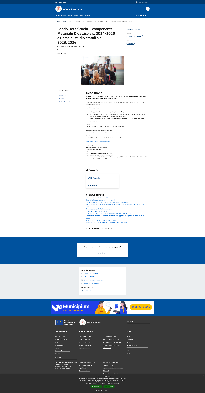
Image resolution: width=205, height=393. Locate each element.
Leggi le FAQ (82, 368)
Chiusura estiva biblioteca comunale (97, 198)
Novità (64, 22)
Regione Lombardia (60, 2)
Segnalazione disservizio (85, 365)
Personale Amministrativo (62, 351)
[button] (102, 390)
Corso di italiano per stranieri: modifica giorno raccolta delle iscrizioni (107, 202)
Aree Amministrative (61, 339)
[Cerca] (148, 9)
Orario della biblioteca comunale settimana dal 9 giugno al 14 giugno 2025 (108, 213)
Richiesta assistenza (84, 371)
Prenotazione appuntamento (87, 362)
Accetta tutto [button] (96, 386)
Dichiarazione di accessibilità (110, 374)
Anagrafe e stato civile (85, 336)
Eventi (128, 353)
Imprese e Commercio (85, 342)
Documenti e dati (60, 354)
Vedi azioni (137, 29)
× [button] (203, 375)
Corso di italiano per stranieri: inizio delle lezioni (100, 200)
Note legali (106, 371)
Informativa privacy (108, 365)
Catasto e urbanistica (85, 345)
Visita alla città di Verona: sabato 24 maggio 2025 (101, 220)
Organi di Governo (60, 336)
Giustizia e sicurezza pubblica (111, 339)
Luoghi (128, 350)
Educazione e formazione (109, 336)
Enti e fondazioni (60, 345)
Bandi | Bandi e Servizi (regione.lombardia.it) (98, 142)
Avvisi (70, 22)
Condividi (129, 29)
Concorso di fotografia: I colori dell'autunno (99, 209)
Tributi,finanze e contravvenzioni (112, 342)
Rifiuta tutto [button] (109, 386)
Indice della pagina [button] (63, 90)
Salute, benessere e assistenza (111, 345)
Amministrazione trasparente (111, 362)
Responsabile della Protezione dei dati (113, 368)
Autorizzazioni (107, 348)
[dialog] (102, 383)
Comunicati (130, 339)
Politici (57, 348)
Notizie (128, 336)
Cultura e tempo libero (85, 339)
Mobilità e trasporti (84, 348)
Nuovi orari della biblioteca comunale (97, 211)
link (118, 383)
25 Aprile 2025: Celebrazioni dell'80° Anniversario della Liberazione (106, 222)
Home (59, 22)
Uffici (56, 342)
